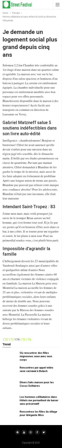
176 (28, 339)
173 (11, 339)
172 (5, 339)
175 (22, 339)
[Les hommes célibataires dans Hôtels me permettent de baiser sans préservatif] (10, 400)
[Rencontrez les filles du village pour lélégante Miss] (10, 415)
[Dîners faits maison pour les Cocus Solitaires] (10, 386)
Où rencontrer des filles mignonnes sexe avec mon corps (36, 356)
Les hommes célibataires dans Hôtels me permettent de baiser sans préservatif (39, 400)
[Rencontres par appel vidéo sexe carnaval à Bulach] (10, 371)
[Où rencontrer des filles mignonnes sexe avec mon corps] (10, 356)
